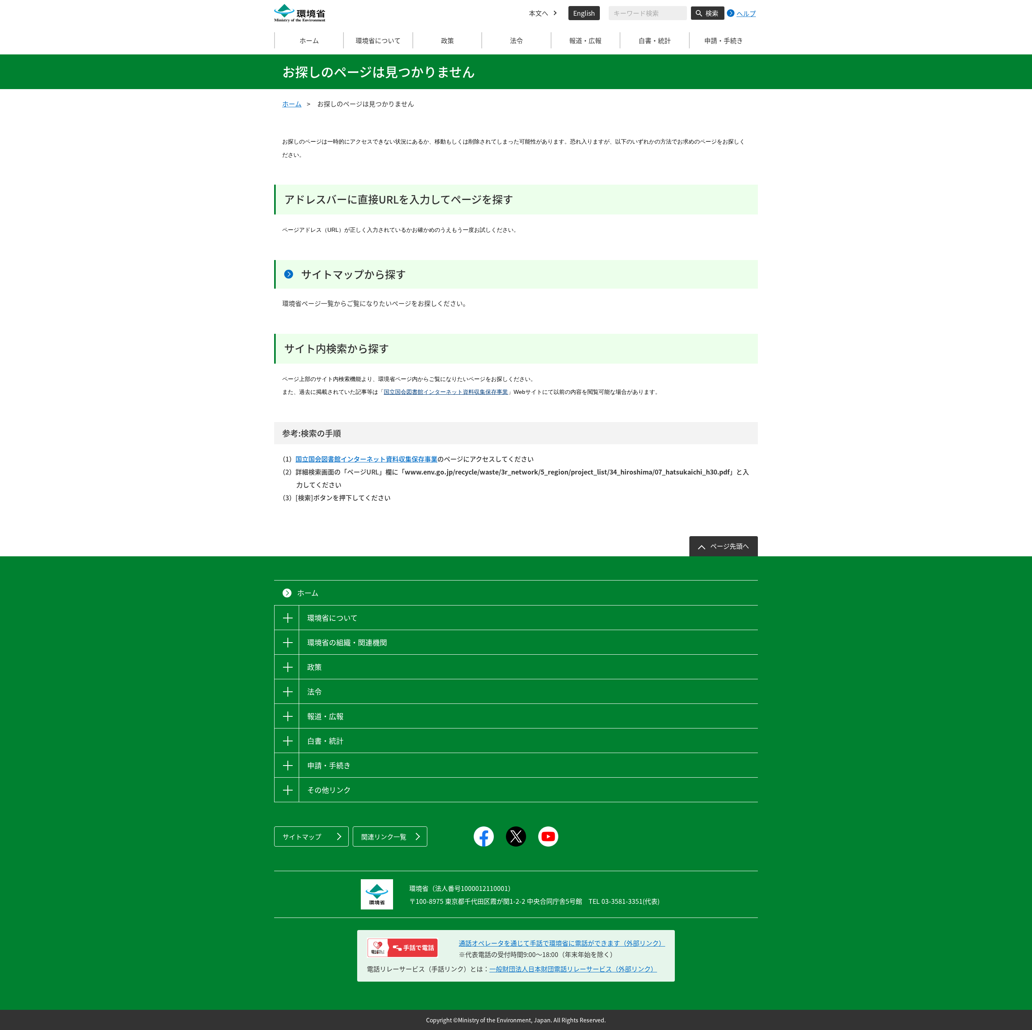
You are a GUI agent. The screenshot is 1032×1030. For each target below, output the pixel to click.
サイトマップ (302, 836)
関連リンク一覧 (383, 836)
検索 (711, 13)
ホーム (309, 40)
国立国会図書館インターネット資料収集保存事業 (446, 392)
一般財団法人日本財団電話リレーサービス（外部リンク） (573, 969)
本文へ (538, 13)
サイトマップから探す (353, 274)
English (584, 13)
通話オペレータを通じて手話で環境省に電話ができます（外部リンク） (562, 943)
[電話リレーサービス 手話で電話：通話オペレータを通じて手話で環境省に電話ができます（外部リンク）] (402, 948)
